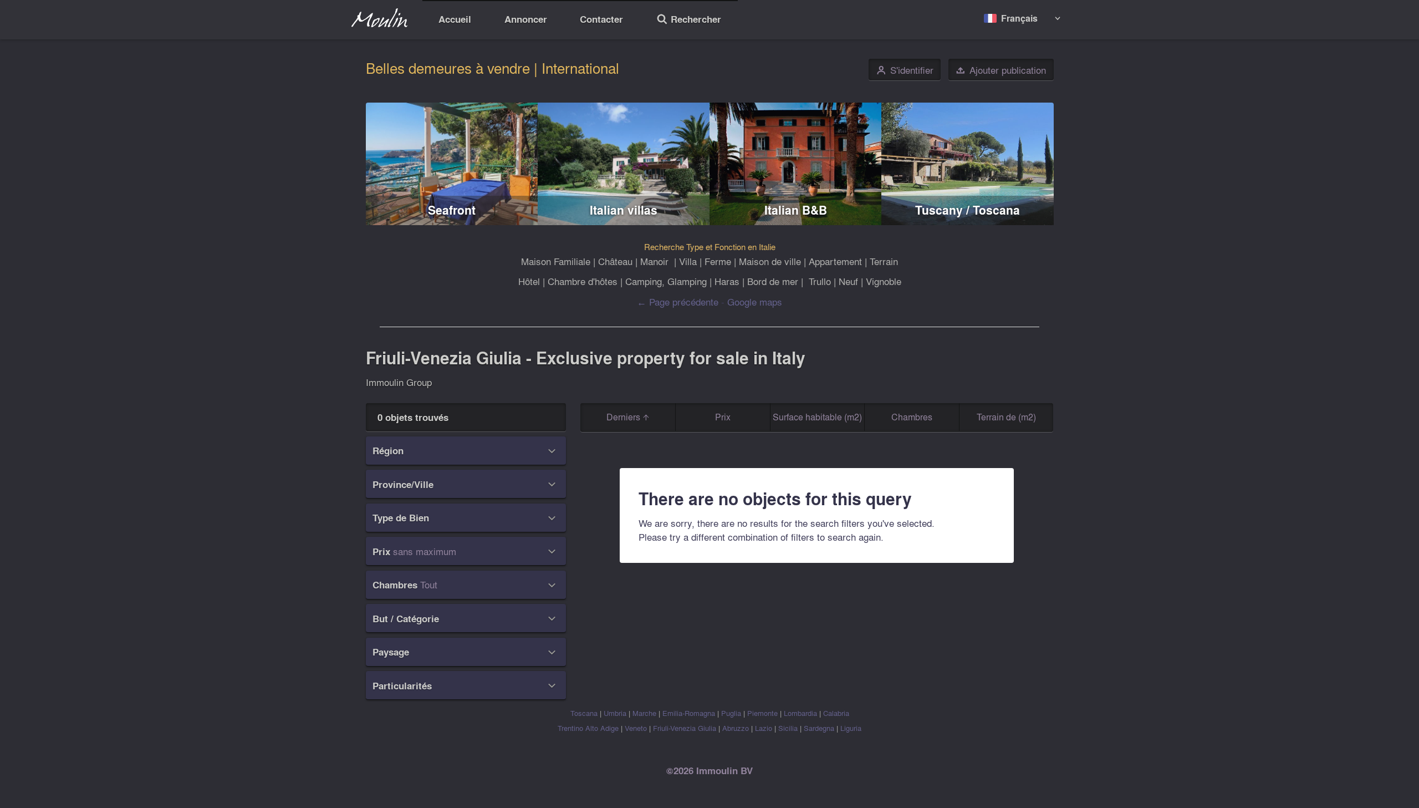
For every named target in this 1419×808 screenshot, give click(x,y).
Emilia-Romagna (688, 713)
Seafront (452, 209)
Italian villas (623, 209)
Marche (644, 713)
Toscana (584, 713)
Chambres (911, 416)
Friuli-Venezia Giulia (684, 728)
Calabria (836, 713)
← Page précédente (677, 301)
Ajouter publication (1001, 70)
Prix (723, 416)
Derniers (624, 416)
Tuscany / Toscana (967, 209)
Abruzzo (735, 728)
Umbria (615, 713)
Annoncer (525, 19)
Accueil (454, 19)
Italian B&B (795, 209)
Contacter (601, 19)
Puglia (731, 713)
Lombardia (800, 713)
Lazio (763, 728)
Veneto (636, 728)
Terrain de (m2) (1006, 416)
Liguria (850, 728)
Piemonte (762, 713)
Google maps (754, 301)
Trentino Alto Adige (588, 728)
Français (1019, 18)
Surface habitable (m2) (817, 416)
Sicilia (788, 728)
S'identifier (904, 70)
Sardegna (819, 728)
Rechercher (688, 20)
